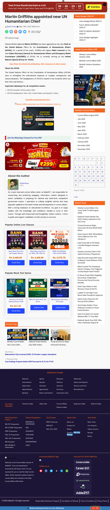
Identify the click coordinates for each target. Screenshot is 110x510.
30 (102, 180)
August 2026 (88, 115)
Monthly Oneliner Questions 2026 (89, 66)
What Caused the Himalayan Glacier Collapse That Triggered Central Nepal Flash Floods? (90, 269)
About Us (70, 422)
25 (80, 180)
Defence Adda (62, 407)
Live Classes (92, 425)
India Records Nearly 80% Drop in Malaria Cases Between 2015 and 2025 (90, 260)
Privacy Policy (102, 501)
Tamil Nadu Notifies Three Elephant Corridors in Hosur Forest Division (88, 307)
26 (85, 180)
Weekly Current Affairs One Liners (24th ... (15, 343)
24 (76, 180)
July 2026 (81, 119)
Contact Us (71, 425)
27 (89, 180)
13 (89, 172)
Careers (73, 434)
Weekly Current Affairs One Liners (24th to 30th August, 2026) (88, 210)
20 (89, 176)
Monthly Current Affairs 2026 (90, 61)
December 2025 (84, 145)
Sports (41, 379)
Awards (42, 382)
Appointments (27, 389)
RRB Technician (52, 422)
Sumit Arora (11, 26)
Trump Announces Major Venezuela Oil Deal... (60, 343)
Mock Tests (92, 422)
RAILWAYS (29, 431)
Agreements (43, 389)
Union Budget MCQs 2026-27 (90, 21)
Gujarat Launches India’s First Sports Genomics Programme (89, 253)
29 (98, 180)
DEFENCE (29, 438)
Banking (25, 393)
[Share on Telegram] (11, 31)
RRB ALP (49, 425)
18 (80, 176)
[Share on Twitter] (24, 31)
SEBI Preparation (11, 431)
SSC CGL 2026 (51, 429)
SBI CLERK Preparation (13, 427)
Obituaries (77, 379)
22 (98, 176)
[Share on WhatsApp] (6, 31)
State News (26, 386)
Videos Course (93, 429)
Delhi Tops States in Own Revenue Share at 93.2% (87, 288)
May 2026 (81, 127)
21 (93, 176)
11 (80, 172)
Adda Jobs (43, 404)
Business (60, 379)
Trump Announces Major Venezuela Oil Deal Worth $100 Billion (90, 228)
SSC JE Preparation (12, 435)
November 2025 (84, 149)
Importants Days (62, 393)
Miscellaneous (79, 389)
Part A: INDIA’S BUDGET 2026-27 (89, 26)
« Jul (75, 197)
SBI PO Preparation (12, 424)
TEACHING (30, 435)
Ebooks (90, 433)
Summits (60, 386)
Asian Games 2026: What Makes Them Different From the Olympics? (90, 236)
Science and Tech (80, 386)
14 (93, 172)
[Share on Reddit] (15, 31)
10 (76, 172)
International (26, 382)
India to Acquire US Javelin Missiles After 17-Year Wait (88, 315)
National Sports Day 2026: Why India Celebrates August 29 (90, 321)
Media (69, 429)
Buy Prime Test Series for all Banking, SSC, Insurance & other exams (38, 64)
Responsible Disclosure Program (47, 501)
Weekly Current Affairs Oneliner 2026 (87, 56)
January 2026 (83, 142)
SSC (27, 427)
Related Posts (11, 324)
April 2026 (82, 130)
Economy (60, 389)
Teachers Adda (27, 404)
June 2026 (82, 123)
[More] (63, 1)
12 (85, 172)
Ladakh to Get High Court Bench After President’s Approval (90, 294)
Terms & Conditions (88, 501)
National (25, 379)
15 (98, 172)
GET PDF (95, 508)
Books (90, 436)
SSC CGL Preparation (13, 438)
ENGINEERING (31, 442)
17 (75, 176)
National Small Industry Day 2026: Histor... (38, 343)
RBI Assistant (10, 442)
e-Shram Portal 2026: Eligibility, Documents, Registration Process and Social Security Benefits (90, 279)
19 (85, 176)
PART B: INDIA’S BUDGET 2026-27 (89, 32)
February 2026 (83, 138)
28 (93, 180)
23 (102, 176)
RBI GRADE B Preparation (10, 446)
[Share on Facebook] (20, 31)
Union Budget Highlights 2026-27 (88, 39)
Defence (60, 382)
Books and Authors (46, 393)
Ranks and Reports (81, 382)
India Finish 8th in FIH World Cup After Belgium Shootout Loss (88, 245)
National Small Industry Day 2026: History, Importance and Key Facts (89, 219)
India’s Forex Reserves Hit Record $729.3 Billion (88, 300)
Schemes (42, 386)
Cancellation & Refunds (69, 501)
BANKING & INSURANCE (30, 423)
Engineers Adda (79, 404)
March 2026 (82, 134)
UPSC (28, 445)
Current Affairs (62, 404)
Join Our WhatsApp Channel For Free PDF (24, 138)
